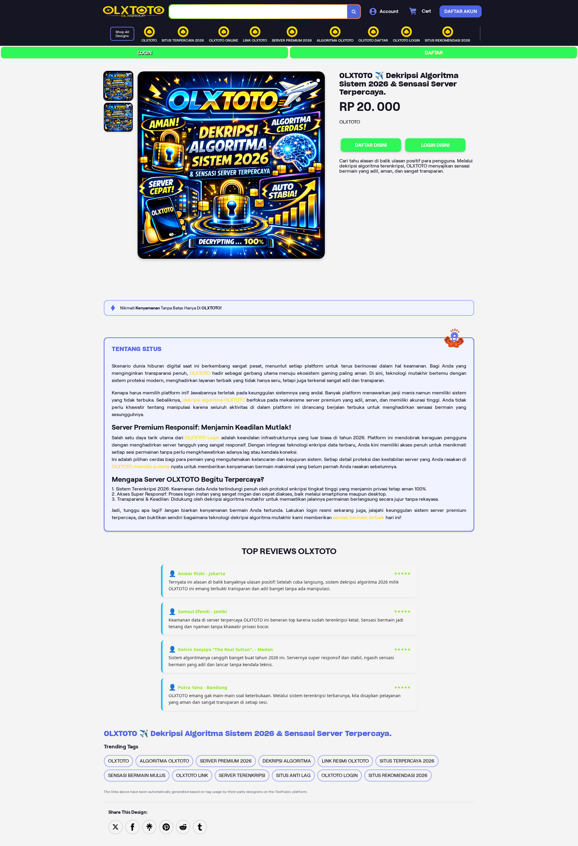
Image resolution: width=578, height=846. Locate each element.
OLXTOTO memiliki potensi (141, 466)
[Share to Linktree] (149, 826)
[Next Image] (320, 166)
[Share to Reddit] (183, 826)
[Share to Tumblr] (200, 826)
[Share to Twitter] (115, 826)
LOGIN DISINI (435, 145)
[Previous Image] (142, 166)
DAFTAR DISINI (371, 145)
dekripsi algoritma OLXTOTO (214, 400)
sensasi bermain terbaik (358, 517)
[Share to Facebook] (132, 826)
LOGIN (145, 52)
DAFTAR (434, 52)
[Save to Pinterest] (166, 826)
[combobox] (258, 11)
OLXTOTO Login (202, 437)
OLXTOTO (200, 373)
